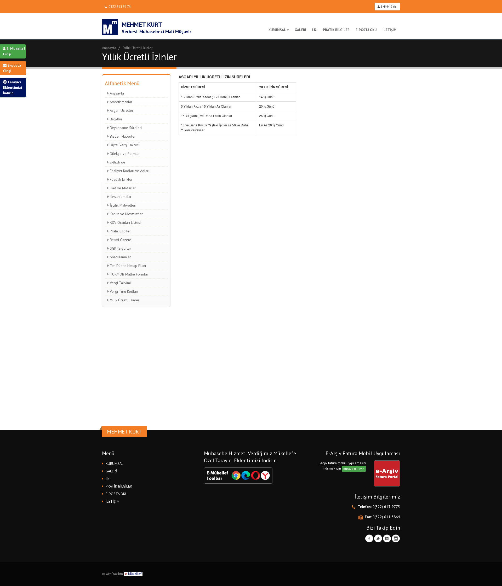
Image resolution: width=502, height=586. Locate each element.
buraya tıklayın (353, 469)
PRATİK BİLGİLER (336, 30)
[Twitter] (378, 538)
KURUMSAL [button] (114, 463)
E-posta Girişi (12, 68)
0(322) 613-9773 (386, 506)
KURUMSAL (277, 30)
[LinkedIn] (387, 538)
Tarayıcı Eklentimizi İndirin (12, 87)
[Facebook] (369, 538)
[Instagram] (396, 538)
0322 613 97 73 (120, 6)
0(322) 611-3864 (386, 516)
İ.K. (314, 30)
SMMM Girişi (388, 6)
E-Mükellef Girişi (14, 51)
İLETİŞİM (390, 30)
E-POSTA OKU (366, 30)
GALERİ (300, 30)
